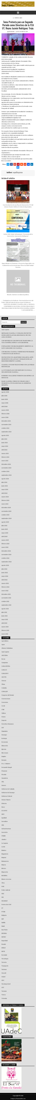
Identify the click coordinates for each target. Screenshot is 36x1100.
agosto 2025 (5, 435)
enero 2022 (5, 590)
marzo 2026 (5, 410)
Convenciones (6, 698)
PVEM (3, 911)
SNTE (3, 951)
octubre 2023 (5, 515)
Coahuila (4, 688)
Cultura (4, 713)
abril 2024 (4, 493)
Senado (4, 944)
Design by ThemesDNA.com (18, 1098)
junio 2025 (5, 442)
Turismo (4, 969)
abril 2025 (4, 450)
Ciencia (4, 680)
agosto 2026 (5, 392)
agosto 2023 (5, 522)
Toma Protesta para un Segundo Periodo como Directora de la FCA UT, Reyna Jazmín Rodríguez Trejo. (18, 25)
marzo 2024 (5, 497)
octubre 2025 (5, 428)
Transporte (5, 966)
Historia (4, 803)
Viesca (4, 994)
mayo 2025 (5, 446)
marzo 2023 (5, 540)
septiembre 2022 (7, 561)
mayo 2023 (5, 533)
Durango (4, 735)
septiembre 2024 (7, 475)
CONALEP (5, 691)
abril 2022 (4, 580)
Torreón (16, 18)
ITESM (4, 836)
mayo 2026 (5, 403)
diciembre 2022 (6, 551)
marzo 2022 (5, 583)
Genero (4, 785)
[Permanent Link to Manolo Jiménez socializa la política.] (18, 281)
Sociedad (4, 955)
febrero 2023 (5, 543)
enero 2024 (5, 504)
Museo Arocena (6, 879)
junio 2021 (5, 616)
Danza (3, 717)
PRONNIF (5, 901)
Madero (4, 850)
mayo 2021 (5, 619)
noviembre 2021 (6, 598)
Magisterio (5, 854)
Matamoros (5, 861)
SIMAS (4, 948)
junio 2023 (5, 529)
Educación (5, 745)
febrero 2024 (5, 500)
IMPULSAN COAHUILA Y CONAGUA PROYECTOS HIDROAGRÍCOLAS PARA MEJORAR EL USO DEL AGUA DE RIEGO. (16, 335)
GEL (3, 781)
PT (2, 908)
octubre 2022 (5, 558)
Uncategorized (6, 984)
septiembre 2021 (6, 605)
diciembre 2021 (6, 594)
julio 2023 (4, 525)
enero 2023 (5, 547)
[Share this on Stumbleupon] (25, 164)
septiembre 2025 (7, 431)
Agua (3, 644)
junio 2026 (5, 399)
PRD (3, 893)
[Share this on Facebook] (11, 164)
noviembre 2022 (6, 554)
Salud (3, 926)
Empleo (4, 756)
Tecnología (5, 958)
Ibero (3, 807)
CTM (3, 709)
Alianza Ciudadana (7, 648)
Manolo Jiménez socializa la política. (18, 294)
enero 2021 (5, 634)
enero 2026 (5, 417)
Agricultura (5, 641)
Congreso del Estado (8, 695)
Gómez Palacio (6, 800)
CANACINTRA (6, 666)
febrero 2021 (5, 630)
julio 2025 (4, 439)
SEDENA (4, 933)
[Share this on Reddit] (21, 164)
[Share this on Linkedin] (31, 164)
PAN (3, 886)
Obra (3, 883)
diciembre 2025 (6, 421)
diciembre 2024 (6, 464)
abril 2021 (4, 623)
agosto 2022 (5, 565)
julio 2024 (4, 482)
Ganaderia (5, 778)
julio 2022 (4, 569)
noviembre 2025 (6, 424)
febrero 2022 (5, 587)
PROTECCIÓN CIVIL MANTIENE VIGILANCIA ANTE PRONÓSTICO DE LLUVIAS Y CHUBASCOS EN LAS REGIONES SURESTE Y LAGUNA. (17, 359)
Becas (3, 659)
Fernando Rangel (7, 767)
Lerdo (3, 846)
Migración (5, 872)
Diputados (5, 731)
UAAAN (4, 973)
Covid (3, 706)
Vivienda (4, 998)
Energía (4, 760)
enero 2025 (5, 460)
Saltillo (3, 922)
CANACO (4, 670)
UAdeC (20, 18)
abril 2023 (4, 536)
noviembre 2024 (6, 468)
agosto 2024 (5, 478)
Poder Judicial (6, 890)
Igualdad (4, 818)
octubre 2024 (5, 471)
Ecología (4, 738)
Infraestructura (6, 828)
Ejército (4, 749)
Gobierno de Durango (8, 792)
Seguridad (5, 940)
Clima (3, 684)
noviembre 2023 (6, 511)
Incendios (5, 821)
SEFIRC (4, 937)
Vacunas (4, 991)
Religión (4, 915)
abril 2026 (5, 406)
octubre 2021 (5, 601)
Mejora (4, 865)
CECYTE (4, 677)
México (4, 868)
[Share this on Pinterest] (18, 164)
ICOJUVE (4, 810)
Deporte (4, 720)
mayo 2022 (5, 576)
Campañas (5, 662)
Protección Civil (6, 904)
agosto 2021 (5, 608)
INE (3, 825)
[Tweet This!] (8, 164)
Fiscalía (4, 774)
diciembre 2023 (6, 507)
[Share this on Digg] (28, 164)
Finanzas (4, 771)
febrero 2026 (5, 413)
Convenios (5, 702)
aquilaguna (11, 31)
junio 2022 (5, 572)
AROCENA (5, 655)
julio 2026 (4, 395)
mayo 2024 (5, 489)
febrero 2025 (5, 457)
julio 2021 (4, 612)
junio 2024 (5, 486)
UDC (3, 980)
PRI (3, 897)
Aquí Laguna (5, 652)
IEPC (3, 814)
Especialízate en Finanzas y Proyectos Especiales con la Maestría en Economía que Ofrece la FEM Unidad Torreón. (18, 265)
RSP (3, 919)
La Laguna (5, 843)
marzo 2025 (5, 453)
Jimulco (4, 839)
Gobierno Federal (7, 796)
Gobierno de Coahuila (8, 789)
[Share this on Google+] (14, 164)
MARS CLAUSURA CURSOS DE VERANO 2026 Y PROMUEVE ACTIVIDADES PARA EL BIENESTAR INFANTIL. (16, 383)
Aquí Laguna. (5, 329)
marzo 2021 (5, 627)
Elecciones (5, 753)
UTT (3, 987)
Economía (5, 742)
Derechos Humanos (8, 724)
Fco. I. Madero (6, 763)
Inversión (5, 832)
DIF (3, 727)
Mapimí (4, 857)
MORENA (4, 875)
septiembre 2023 (7, 518)
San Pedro (5, 930)
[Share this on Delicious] (17, 167)
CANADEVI (5, 673)
